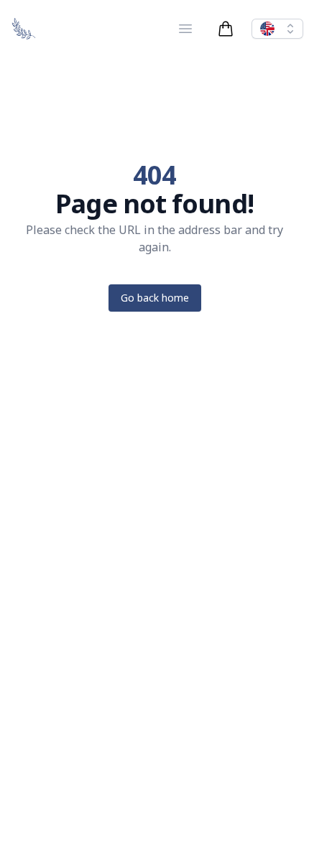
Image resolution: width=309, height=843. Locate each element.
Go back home (155, 297)
